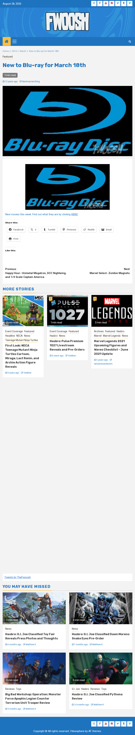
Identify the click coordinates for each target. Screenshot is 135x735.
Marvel (98, 335)
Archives (99, 331)
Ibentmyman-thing (31, 81)
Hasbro (54, 335)
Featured (8, 56)
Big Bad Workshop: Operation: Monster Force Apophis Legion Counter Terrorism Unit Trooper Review (33, 698)
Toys (18, 689)
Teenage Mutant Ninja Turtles (21, 340)
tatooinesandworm (103, 364)
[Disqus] (67, 429)
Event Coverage (14, 331)
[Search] (130, 41)
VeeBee (27, 373)
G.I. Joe (76, 689)
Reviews (10, 689)
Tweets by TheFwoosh (17, 577)
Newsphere (77, 731)
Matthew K (31, 644)
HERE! (74, 214)
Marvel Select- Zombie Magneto (110, 271)
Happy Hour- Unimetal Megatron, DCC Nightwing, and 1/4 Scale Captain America (35, 273)
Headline (10, 335)
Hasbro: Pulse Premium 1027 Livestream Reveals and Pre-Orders (67, 345)
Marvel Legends (112, 335)
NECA (19, 335)
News (27, 335)
